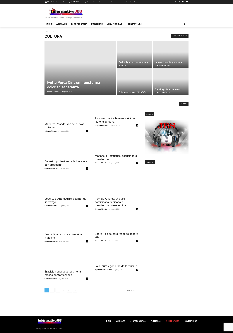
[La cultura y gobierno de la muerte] (116, 255)
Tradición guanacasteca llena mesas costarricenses (62, 273)
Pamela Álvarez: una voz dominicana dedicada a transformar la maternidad (111, 202)
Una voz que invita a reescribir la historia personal (115, 120)
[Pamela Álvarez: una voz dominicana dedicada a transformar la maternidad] (116, 184)
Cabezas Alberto (53, 92)
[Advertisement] (167, 185)
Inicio (46, 31)
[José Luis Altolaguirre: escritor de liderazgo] (66, 184)
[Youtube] (187, 2)
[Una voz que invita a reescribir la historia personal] (116, 108)
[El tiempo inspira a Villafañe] (134, 81)
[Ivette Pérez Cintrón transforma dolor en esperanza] (80, 72)
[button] (185, 24)
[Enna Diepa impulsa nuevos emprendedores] (171, 81)
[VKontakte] (183, 2)
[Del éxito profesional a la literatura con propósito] (66, 147)
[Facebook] (175, 2)
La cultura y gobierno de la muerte (116, 266)
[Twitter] (179, 2)
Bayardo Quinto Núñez (103, 270)
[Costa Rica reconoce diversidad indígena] (66, 222)
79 (69, 290)
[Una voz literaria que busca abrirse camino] (171, 54)
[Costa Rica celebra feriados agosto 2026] (116, 222)
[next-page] (75, 290)
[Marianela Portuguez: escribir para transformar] (116, 144)
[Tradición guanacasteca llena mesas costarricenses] (66, 257)
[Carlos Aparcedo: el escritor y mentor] (134, 54)
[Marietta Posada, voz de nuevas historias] (66, 111)
